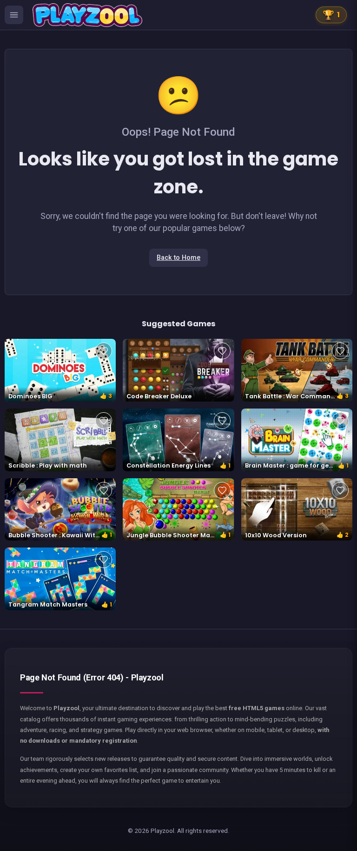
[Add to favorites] (103, 351)
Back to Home (178, 258)
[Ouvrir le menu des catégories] (14, 15)
